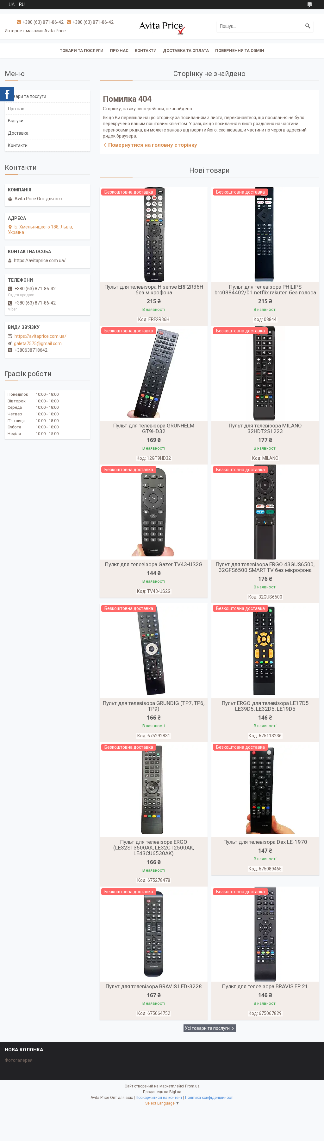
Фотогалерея (19, 1060)
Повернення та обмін (239, 50)
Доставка (18, 133)
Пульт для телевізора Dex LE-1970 (265, 842)
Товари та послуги (81, 50)
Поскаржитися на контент (159, 1097)
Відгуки (15, 120)
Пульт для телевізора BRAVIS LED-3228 (154, 986)
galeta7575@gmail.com (38, 343)
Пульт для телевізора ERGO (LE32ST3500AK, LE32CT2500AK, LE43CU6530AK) (153, 847)
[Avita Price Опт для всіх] (162, 26)
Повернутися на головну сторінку (152, 145)
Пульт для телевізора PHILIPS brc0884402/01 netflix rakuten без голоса (265, 289)
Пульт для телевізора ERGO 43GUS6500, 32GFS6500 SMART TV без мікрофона (265, 567)
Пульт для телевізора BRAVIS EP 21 (265, 986)
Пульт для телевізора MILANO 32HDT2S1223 (265, 428)
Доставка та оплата (186, 50)
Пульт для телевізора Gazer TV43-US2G (153, 564)
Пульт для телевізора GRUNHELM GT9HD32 (153, 428)
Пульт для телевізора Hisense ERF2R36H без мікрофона (153, 289)
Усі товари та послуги (207, 1028)
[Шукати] (308, 26)
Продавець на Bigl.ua (162, 1092)
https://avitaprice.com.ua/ (40, 336)
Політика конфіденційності (209, 1097)
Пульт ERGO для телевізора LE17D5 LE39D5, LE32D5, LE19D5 (265, 706)
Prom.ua (192, 1086)
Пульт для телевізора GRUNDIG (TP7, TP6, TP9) (153, 706)
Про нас (119, 50)
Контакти (146, 50)
